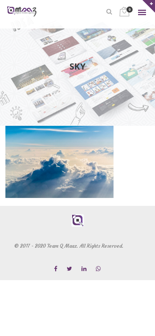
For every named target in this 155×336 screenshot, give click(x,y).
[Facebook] (55, 269)
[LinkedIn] (84, 269)
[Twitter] (69, 269)
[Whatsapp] (98, 269)
